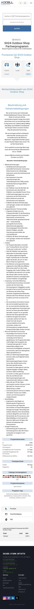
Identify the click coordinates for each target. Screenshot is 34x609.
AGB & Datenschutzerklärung (24, 583)
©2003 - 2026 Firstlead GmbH (17, 604)
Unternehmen (22, 578)
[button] (17, 28)
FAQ (19, 587)
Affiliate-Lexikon (7, 580)
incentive (23, 497)
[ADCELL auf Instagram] (5, 598)
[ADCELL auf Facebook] (9, 598)
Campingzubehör (17, 496)
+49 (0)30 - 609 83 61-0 (9, 561)
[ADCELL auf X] (17, 598)
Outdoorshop (9, 494)
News (4, 578)
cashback (18, 497)
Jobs (19, 580)
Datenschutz (22, 589)
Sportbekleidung (8, 496)
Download (6, 583)
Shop (29, 496)
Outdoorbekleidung (24, 494)
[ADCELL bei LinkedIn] (13, 598)
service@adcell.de (8, 572)
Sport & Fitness (17, 486)
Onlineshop (12, 497)
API (4, 585)
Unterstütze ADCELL (8, 588)
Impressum (21, 592)
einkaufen (24, 496)
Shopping (16, 494)
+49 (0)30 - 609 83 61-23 (10, 564)
